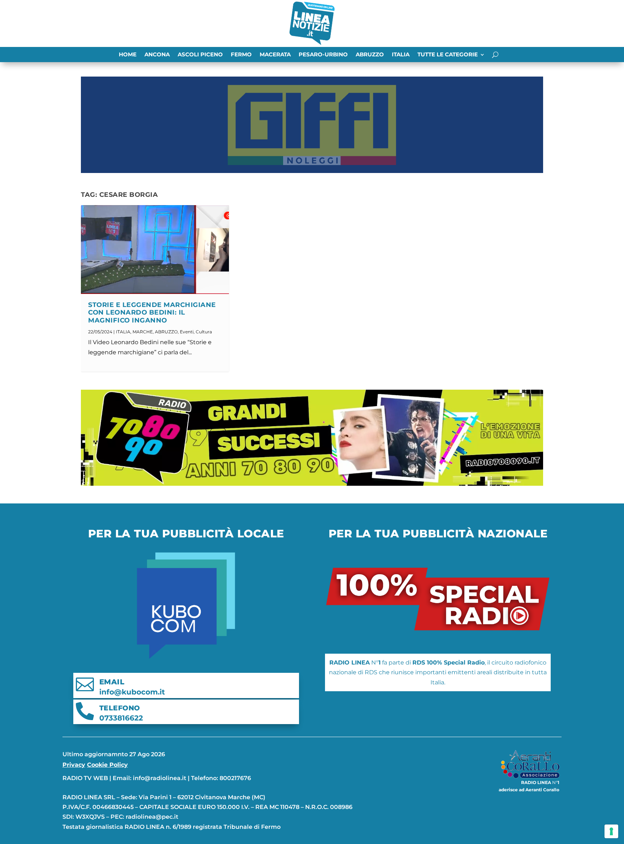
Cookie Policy (107, 764)
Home (127, 55)
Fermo (241, 55)
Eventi (187, 331)
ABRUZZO (370, 55)
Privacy (73, 764)
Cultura (204, 331)
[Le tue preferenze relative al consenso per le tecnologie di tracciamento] (611, 831)
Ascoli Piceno (200, 55)
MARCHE (143, 331)
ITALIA (401, 55)
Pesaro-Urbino (323, 55)
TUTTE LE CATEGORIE (447, 55)
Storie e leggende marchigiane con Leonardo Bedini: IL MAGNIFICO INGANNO (152, 313)
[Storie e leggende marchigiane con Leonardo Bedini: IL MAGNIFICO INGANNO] (155, 249)
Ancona (157, 55)
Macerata (275, 55)
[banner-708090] (312, 483)
